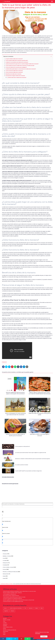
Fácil (25, 608)
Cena (4, 558)
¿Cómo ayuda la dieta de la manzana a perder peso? (17, 60)
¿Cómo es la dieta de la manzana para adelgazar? (16, 67)
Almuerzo (5, 553)
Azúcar (5, 608)
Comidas (5, 560)
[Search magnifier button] (2, 512)
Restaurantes (6, 573)
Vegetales (6, 610)
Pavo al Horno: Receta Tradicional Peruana (11, 595)
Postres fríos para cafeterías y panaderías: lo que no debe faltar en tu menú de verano (19, 591)
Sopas (4, 578)
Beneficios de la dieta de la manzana (13, 74)
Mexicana (4, 362)
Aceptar (43, 636)
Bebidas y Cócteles (7, 556)
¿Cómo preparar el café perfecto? (9, 594)
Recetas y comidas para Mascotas (10, 571)
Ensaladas (5, 565)
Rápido (36, 608)
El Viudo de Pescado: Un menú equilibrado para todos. (13, 601)
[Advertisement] (27, 493)
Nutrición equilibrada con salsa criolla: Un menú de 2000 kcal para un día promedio (18, 600)
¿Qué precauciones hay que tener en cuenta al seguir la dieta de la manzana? (22, 63)
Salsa (42, 608)
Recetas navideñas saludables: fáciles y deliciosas (12, 592)
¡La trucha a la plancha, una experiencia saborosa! (12, 598)
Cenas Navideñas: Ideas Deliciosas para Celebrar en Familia (14, 597)
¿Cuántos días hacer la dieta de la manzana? (16, 77)
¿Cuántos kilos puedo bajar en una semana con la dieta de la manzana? (21, 69)
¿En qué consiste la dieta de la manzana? (14, 58)
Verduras (12, 610)
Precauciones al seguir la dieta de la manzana (15, 75)
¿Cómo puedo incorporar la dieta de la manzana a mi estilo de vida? (20, 65)
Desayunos (5, 562)
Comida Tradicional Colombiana (16, 608)
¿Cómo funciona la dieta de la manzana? (14, 70)
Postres (4, 569)
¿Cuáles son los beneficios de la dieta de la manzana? (17, 62)
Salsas (4, 576)
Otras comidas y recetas (8, 567)
